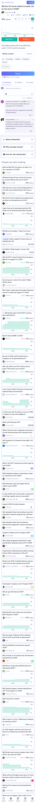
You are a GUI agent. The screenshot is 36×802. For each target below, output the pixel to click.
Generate (29, 54)
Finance (17, 59)
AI (3, 59)
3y (17, 119)
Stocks (4, 62)
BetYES (8, 39)
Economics (9, 59)
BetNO (25, 39)
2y (30, 101)
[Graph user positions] (15, 18)
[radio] (19, 19)
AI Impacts (25, 59)
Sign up (30, 2)
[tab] (6, 82)
